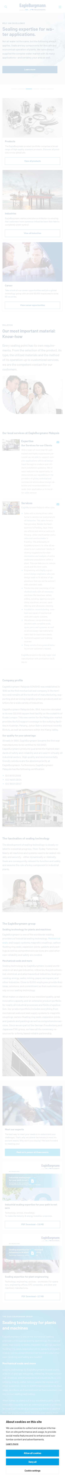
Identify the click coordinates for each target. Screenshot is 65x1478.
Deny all (33, 1462)
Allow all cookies (32, 1453)
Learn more (12, 1444)
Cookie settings (32, 1471)
